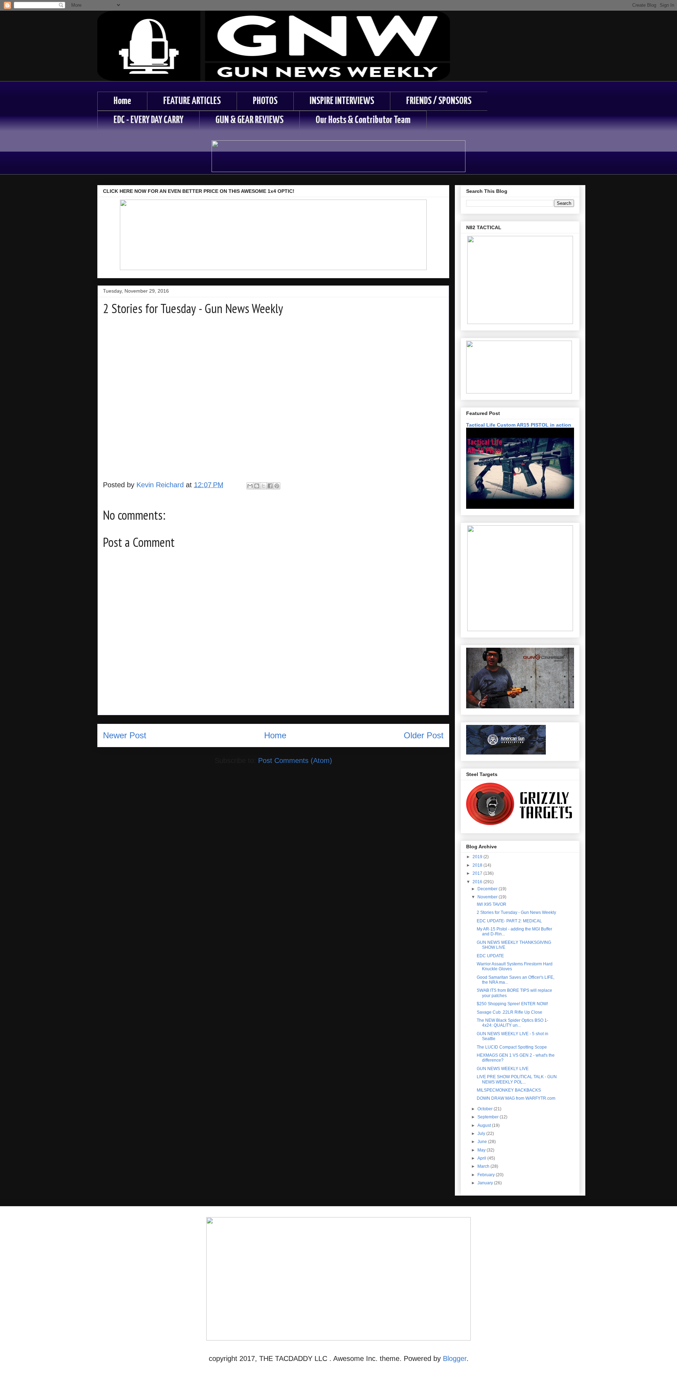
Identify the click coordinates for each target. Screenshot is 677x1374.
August (484, 1125)
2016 (477, 881)
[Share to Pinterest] (276, 485)
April (482, 1158)
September (488, 1117)
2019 (477, 856)
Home (122, 101)
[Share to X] (263, 485)
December (488, 888)
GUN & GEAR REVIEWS (249, 120)
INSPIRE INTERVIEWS (342, 101)
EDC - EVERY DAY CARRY (148, 120)
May (482, 1150)
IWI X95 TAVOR (491, 904)
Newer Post (124, 735)
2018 (477, 865)
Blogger (454, 1358)
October (485, 1108)
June (482, 1141)
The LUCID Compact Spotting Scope (512, 1047)
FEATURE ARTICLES (192, 101)
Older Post (424, 735)
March (483, 1166)
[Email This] (250, 485)
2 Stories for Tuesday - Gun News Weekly (516, 912)
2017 (477, 873)
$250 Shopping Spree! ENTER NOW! (512, 1003)
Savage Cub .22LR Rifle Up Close (509, 1012)
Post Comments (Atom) (295, 760)
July (481, 1133)
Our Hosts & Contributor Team (363, 120)
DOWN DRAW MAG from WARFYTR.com (516, 1098)
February (486, 1174)
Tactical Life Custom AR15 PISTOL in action (518, 425)
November (488, 896)
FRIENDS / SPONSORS (438, 101)
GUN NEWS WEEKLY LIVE (503, 1068)
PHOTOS (265, 101)
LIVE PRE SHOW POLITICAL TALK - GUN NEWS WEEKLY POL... (517, 1079)
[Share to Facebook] (270, 485)
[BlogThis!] (256, 485)
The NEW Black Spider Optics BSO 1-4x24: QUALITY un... (512, 1023)
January (485, 1182)
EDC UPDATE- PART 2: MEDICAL (509, 920)
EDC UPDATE (490, 955)
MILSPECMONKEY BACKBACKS (509, 1090)
